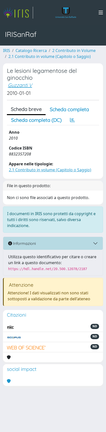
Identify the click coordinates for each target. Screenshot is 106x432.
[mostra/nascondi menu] (101, 12)
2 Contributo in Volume (74, 50)
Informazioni (24, 243)
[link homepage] (18, 13)
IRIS (6, 50)
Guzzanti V (20, 85)
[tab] (72, 120)
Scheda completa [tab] (69, 109)
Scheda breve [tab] (26, 109)
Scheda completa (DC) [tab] (36, 120)
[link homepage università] (66, 12)
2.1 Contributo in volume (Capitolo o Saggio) (49, 56)
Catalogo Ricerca (31, 50)
